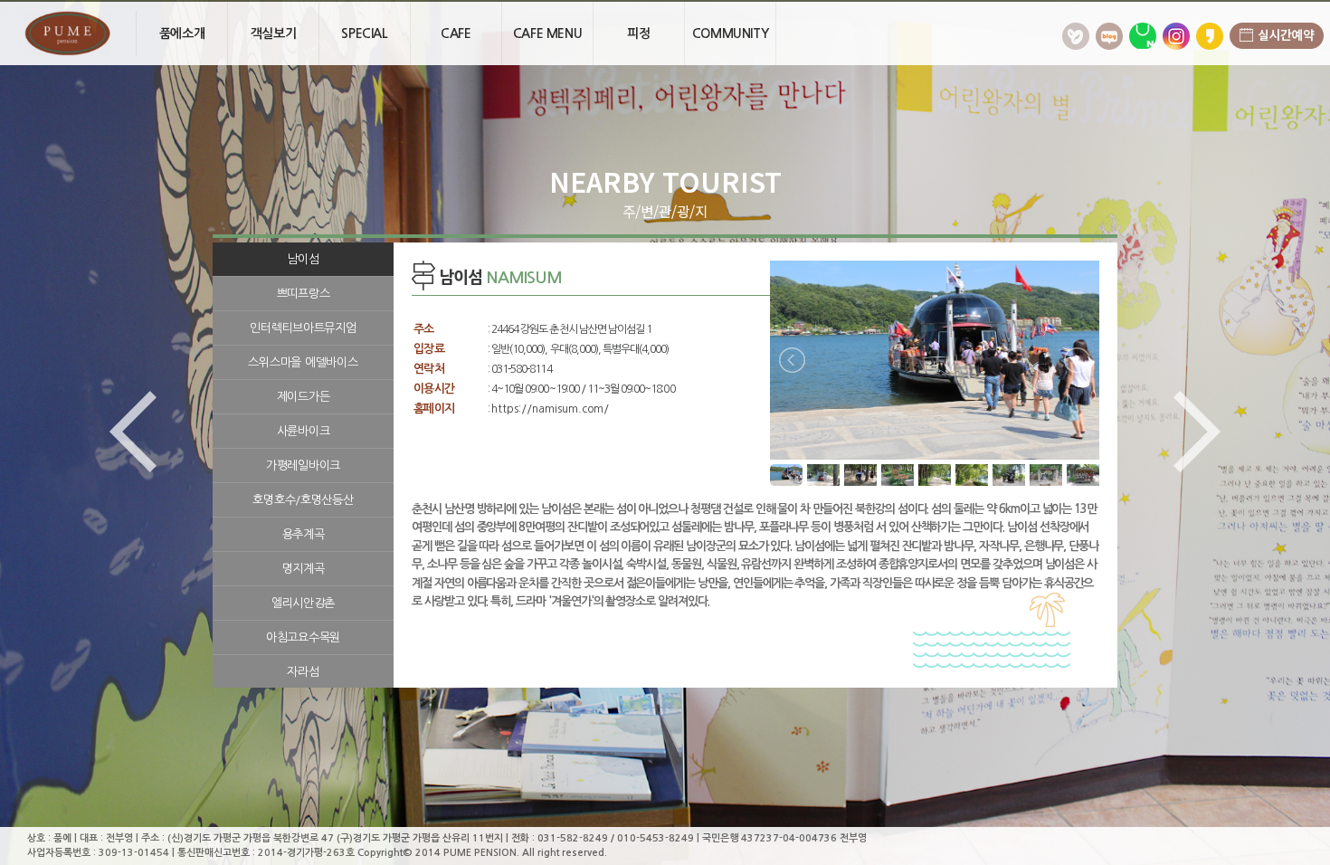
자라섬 (302, 672)
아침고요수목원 (303, 637)
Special (364, 33)
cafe (455, 33)
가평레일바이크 (303, 465)
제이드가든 (303, 397)
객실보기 (273, 33)
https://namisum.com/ (550, 409)
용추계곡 (303, 534)
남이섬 (302, 259)
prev (138, 432)
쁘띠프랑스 (303, 293)
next (1191, 432)
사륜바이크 (303, 431)
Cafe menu (547, 33)
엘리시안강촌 (303, 603)
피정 (638, 33)
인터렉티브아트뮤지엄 (303, 328)
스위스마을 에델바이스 (302, 362)
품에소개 (181, 33)
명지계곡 (303, 569)
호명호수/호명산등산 (302, 500)
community (730, 33)
